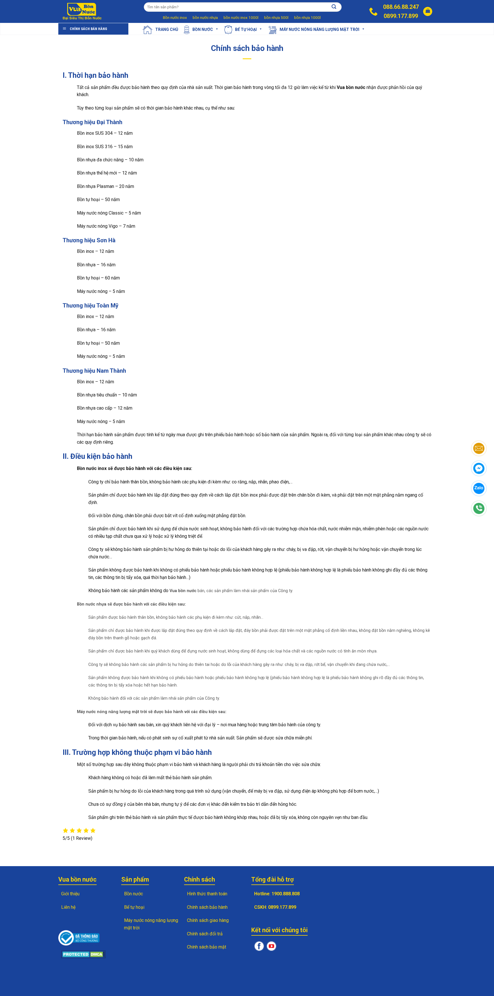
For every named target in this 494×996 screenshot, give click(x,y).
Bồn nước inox (175, 17)
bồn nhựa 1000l (307, 17)
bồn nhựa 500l (276, 17)
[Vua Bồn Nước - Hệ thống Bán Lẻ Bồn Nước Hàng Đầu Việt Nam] (83, 11)
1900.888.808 (286, 893)
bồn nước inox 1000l (241, 17)
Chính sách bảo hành (207, 907)
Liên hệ (68, 907)
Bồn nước (202, 29)
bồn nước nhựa (205, 17)
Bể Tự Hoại (246, 29)
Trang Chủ (166, 29)
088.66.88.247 (401, 6)
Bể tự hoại (134, 907)
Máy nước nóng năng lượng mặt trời (319, 29)
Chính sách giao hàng (208, 920)
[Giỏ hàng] (427, 11)
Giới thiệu (70, 893)
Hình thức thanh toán (207, 893)
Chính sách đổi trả (205, 934)
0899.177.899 (401, 16)
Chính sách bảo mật (206, 947)
